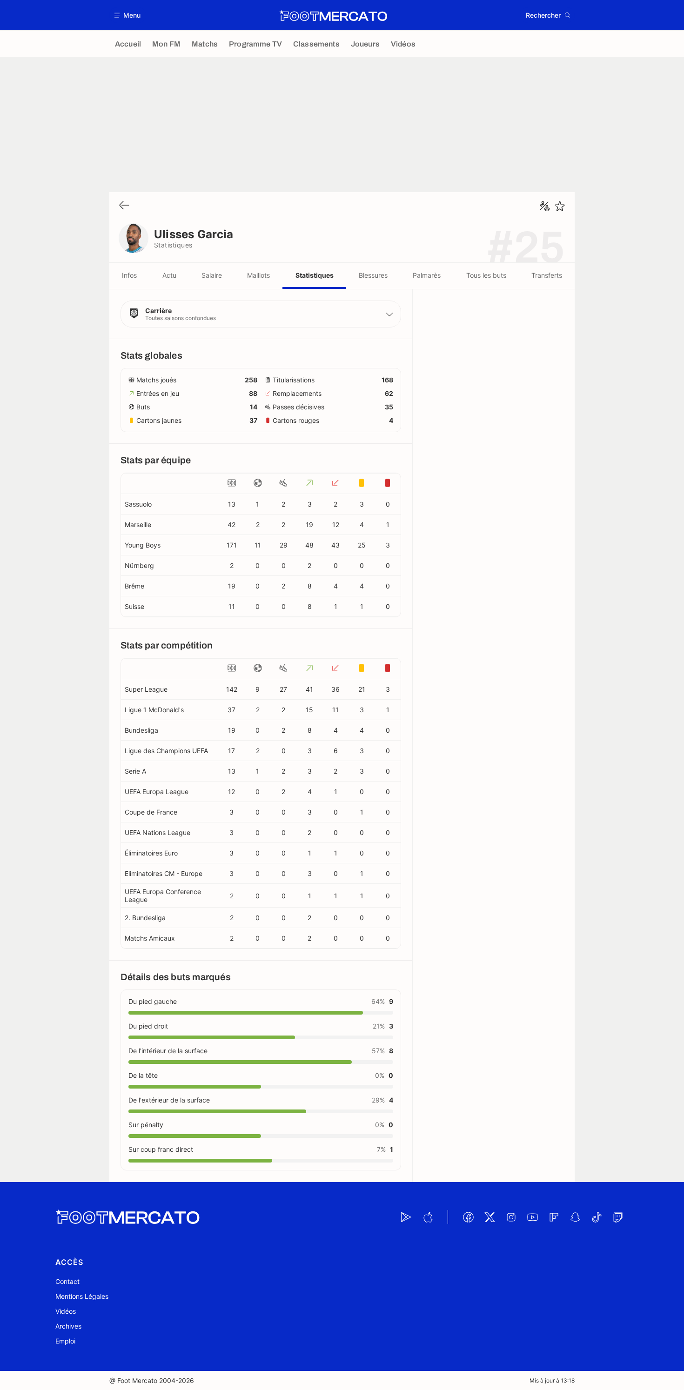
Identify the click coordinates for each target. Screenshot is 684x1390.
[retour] (124, 206)
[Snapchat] (575, 1217)
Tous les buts (486, 275)
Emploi (65, 1341)
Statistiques (314, 275)
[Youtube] (532, 1217)
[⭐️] (559, 206)
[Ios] (428, 1217)
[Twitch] (618, 1217)
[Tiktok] (597, 1217)
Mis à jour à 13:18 (552, 1380)
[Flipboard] (554, 1217)
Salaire (211, 275)
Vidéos (65, 1311)
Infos (129, 275)
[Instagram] (511, 1217)
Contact (67, 1281)
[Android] (406, 1217)
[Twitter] (489, 1217)
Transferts (546, 275)
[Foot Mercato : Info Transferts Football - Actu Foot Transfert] (333, 15)
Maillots (258, 275)
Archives (68, 1326)
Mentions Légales (81, 1296)
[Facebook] (468, 1217)
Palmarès (427, 275)
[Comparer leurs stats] (544, 206)
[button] (127, 15)
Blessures (373, 275)
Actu (169, 275)
